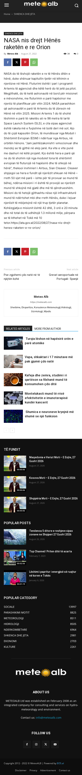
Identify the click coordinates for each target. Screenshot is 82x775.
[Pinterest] (25, 62)
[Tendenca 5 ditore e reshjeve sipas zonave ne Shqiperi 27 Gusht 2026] (15, 537)
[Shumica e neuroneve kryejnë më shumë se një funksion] (13, 416)
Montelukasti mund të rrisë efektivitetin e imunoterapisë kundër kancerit (46, 398)
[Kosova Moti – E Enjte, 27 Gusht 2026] (15, 484)
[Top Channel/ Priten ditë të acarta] (15, 557)
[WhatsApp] (34, 62)
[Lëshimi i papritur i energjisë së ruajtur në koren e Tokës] (15, 578)
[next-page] (12, 430)
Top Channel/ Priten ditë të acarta (50, 551)
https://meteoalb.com (41, 302)
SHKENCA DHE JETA (24, 14)
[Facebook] (7, 62)
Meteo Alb (12, 53)
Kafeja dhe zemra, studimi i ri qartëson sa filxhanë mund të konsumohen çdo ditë (46, 379)
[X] (16, 62)
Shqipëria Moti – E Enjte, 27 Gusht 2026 (53, 498)
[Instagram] (36, 744)
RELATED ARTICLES (18, 328)
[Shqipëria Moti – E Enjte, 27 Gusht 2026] (15, 504)
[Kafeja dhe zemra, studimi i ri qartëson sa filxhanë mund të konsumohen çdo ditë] (13, 379)
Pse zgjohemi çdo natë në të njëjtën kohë (22, 277)
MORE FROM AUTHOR (48, 328)
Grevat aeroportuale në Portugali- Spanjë (63, 277)
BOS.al (60, 763)
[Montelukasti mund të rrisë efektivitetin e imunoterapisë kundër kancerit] (13, 398)
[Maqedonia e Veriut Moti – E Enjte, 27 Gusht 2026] (15, 463)
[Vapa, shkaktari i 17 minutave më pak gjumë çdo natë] (13, 361)
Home (7, 14)
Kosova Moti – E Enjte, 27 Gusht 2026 (52, 477)
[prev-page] (6, 430)
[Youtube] (55, 744)
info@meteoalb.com (48, 717)
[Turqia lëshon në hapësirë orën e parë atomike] (13, 343)
